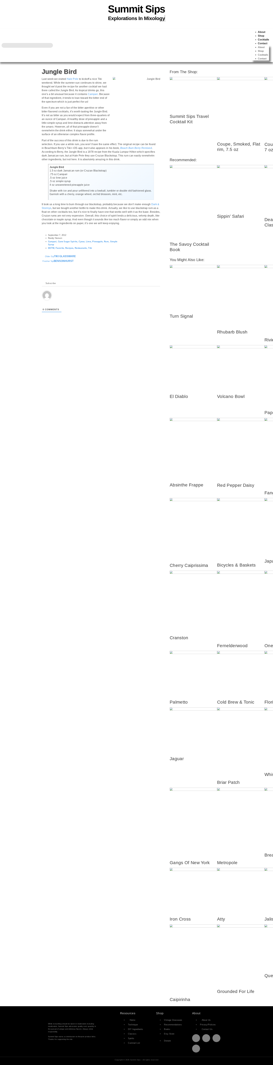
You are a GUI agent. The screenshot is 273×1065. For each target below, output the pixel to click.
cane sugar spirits (67, 241)
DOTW (51, 248)
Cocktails (263, 39)
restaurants (81, 248)
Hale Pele (72, 79)
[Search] (50, 45)
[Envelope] (196, 1049)
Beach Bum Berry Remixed (136, 148)
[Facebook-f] (206, 1038)
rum (106, 241)
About (261, 32)
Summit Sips (136, 9)
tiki (90, 248)
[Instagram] (216, 1038)
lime (88, 241)
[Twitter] (196, 1038)
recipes (69, 248)
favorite (60, 248)
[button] (154, 237)
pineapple (97, 241)
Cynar (82, 241)
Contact (262, 43)
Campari (93, 94)
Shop (261, 35)
